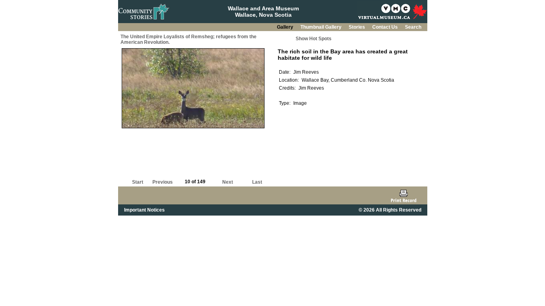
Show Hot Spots (314, 38)
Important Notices (144, 210)
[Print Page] (403, 195)
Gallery (285, 27)
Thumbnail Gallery (321, 27)
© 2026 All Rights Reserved (390, 210)
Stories (357, 27)
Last (257, 182)
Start (137, 182)
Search (413, 27)
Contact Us (385, 27)
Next (227, 182)
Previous (162, 182)
